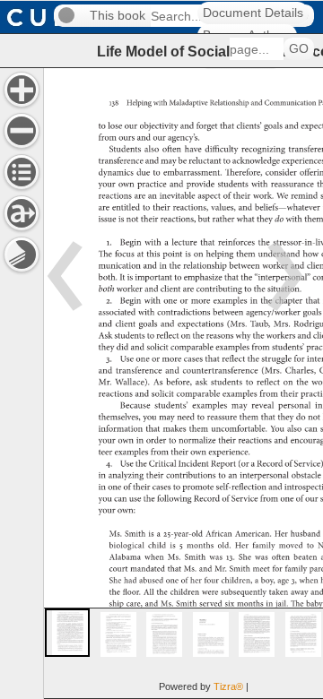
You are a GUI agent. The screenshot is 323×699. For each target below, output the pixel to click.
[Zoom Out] (21, 131)
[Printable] (21, 254)
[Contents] (21, 172)
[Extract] (21, 213)
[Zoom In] (21, 90)
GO (299, 49)
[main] (183, 383)
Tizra (228, 686)
